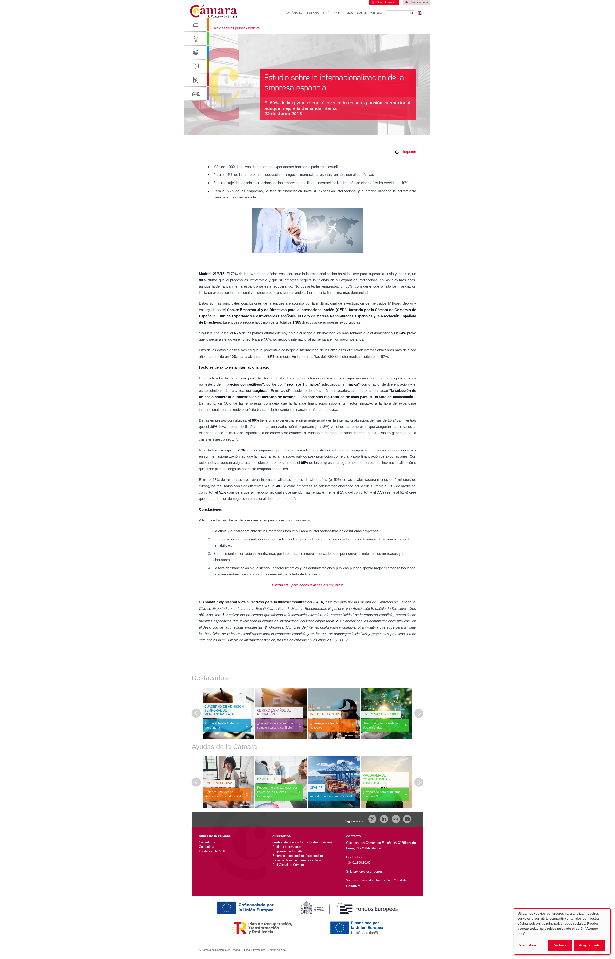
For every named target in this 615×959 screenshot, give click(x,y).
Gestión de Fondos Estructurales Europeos (302, 842)
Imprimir (409, 152)
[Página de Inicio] (213, 11)
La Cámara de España (302, 13)
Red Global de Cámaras (289, 865)
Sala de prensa (369, 13)
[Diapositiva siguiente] (419, 713)
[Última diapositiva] (196, 713)
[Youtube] (407, 819)
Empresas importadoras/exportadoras (298, 855)
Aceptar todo (589, 945)
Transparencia (419, 2)
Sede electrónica (386, 2)
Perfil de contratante (286, 847)
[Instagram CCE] (396, 819)
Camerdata (206, 847)
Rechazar (560, 945)
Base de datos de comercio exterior (297, 860)
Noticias (254, 28)
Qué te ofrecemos (338, 13)
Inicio (217, 28)
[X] (372, 819)
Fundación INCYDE (212, 851)
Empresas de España (287, 851)
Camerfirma (207, 842)
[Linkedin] (384, 819)
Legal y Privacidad (254, 949)
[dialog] (562, 931)
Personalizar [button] (526, 945)
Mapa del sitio (278, 949)
